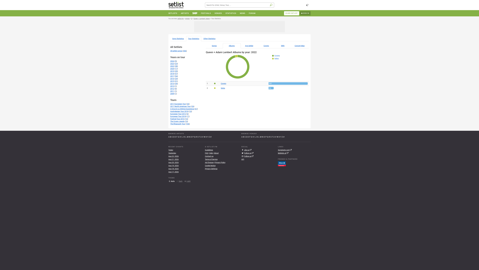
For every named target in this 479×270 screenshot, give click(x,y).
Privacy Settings (211, 169)
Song (178, 39)
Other (209, 39)
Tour (193, 39)
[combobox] (239, 5)
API (242, 159)
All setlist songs (176, 51)
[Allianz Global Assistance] (282, 163)
